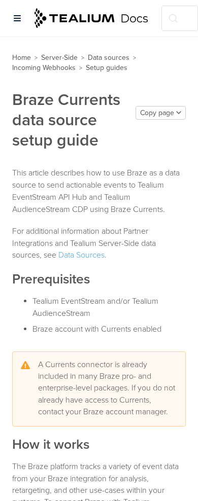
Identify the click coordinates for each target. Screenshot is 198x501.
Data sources (108, 57)
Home (21, 57)
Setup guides (106, 67)
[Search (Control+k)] (179, 18)
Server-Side (59, 57)
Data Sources (81, 255)
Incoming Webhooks (44, 67)
